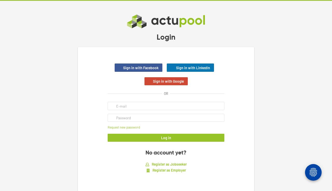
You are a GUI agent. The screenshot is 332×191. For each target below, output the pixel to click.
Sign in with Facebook (140, 68)
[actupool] (166, 21)
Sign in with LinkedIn (193, 68)
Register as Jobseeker (169, 164)
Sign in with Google (168, 81)
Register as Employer (169, 170)
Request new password (124, 127)
